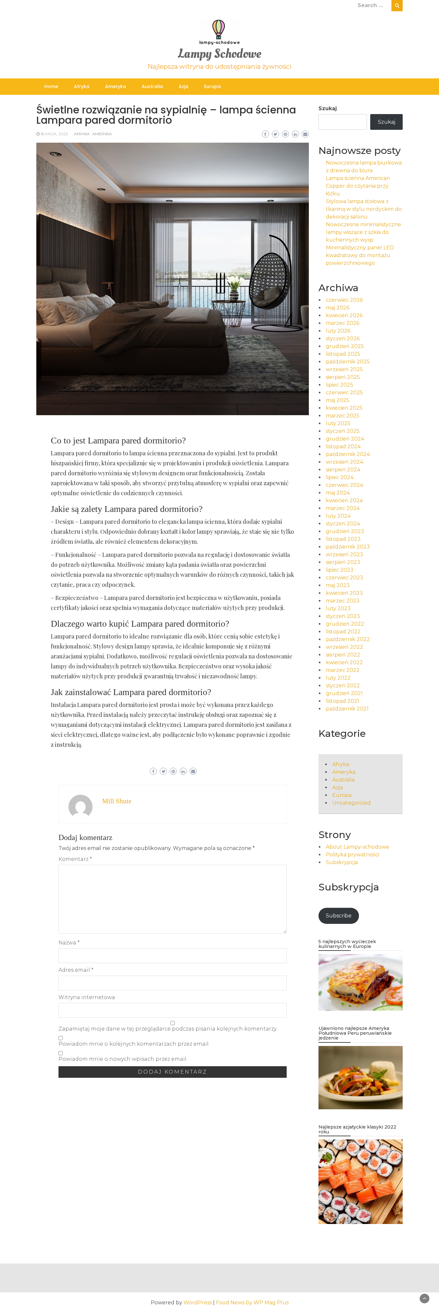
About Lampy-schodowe (357, 847)
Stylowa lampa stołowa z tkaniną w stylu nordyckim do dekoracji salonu (364, 209)
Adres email (76, 970)
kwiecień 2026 (344, 315)
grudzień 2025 (345, 346)
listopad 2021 (342, 701)
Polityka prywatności (352, 855)
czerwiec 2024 (344, 485)
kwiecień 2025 (344, 408)
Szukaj (327, 108)
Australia (152, 86)
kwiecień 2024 (344, 500)
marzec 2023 (343, 601)
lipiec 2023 (340, 570)
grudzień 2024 (345, 439)
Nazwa (69, 943)
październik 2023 (348, 547)
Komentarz (75, 859)
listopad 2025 (343, 354)
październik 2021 (347, 709)
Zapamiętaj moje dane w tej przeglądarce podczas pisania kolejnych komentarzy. (167, 1029)
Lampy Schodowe (219, 54)
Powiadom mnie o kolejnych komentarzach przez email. (134, 1044)
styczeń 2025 (343, 431)
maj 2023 (338, 585)
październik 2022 (348, 639)
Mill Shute (116, 801)
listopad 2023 (343, 539)
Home (51, 86)
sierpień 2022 (343, 655)
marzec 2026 (342, 323)
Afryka (81, 86)
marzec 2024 (343, 508)
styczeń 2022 (343, 686)
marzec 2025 (342, 416)
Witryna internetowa (86, 997)
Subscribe (339, 916)
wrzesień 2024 (344, 462)
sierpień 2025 (343, 377)
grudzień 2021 (344, 693)
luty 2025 (338, 423)
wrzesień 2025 (344, 369)
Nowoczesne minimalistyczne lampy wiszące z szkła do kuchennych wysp (363, 232)
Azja (183, 86)
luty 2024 (338, 516)
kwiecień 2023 (344, 593)
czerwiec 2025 (344, 392)
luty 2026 (338, 331)
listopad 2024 (343, 446)
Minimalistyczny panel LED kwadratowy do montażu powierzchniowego (360, 255)
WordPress (198, 1303)
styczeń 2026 (343, 338)
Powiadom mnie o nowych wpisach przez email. (122, 1059)
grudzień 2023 (345, 531)
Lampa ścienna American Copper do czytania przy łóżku (358, 186)
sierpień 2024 (343, 470)
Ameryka (115, 86)
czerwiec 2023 (344, 578)
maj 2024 (338, 493)
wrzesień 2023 (344, 554)
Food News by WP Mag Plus (252, 1303)
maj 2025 (337, 400)
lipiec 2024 (340, 477)
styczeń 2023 (343, 616)
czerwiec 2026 (344, 300)
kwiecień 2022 (344, 662)
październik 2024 (348, 454)
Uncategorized (351, 803)
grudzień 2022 (345, 624)
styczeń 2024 (343, 524)
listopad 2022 (343, 632)
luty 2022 (338, 678)
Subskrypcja (342, 862)
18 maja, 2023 (54, 133)
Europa (212, 86)
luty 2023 (338, 608)
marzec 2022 (343, 670)
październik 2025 (348, 362)
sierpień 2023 (343, 562)
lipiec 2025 (339, 385)
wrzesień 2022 (344, 647)
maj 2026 (337, 308)
